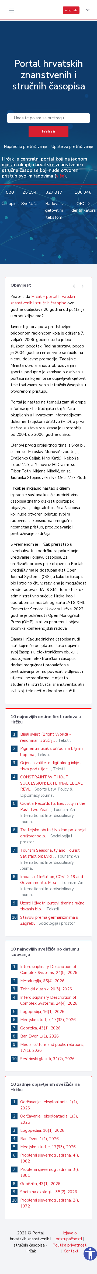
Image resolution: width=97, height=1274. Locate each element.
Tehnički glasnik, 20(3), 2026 (46, 989)
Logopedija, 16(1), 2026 (42, 1011)
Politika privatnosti (70, 1245)
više (60, 176)
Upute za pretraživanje (72, 146)
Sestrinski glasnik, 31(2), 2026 (47, 1058)
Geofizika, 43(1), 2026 (40, 1028)
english (71, 10)
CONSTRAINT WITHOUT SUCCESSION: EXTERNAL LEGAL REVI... (51, 783)
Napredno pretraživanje (25, 146)
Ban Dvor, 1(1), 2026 (39, 1036)
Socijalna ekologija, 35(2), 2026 (48, 1192)
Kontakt (70, 1251)
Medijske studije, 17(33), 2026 (48, 1019)
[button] (87, 10)
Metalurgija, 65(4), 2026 (42, 981)
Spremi (52, 1267)
